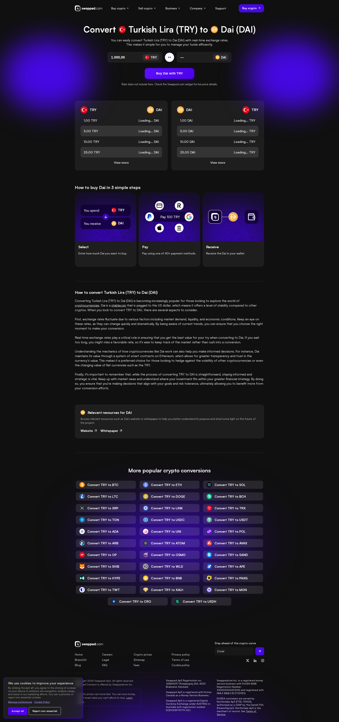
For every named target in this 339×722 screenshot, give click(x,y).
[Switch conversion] (169, 57)
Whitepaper (109, 431)
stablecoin (118, 305)
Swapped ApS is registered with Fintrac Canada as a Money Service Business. (189, 694)
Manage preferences (20, 701)
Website (87, 431)
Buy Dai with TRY (169, 73)
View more (121, 162)
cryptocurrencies (87, 305)
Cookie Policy (42, 701)
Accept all (18, 710)
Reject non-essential (44, 710)
